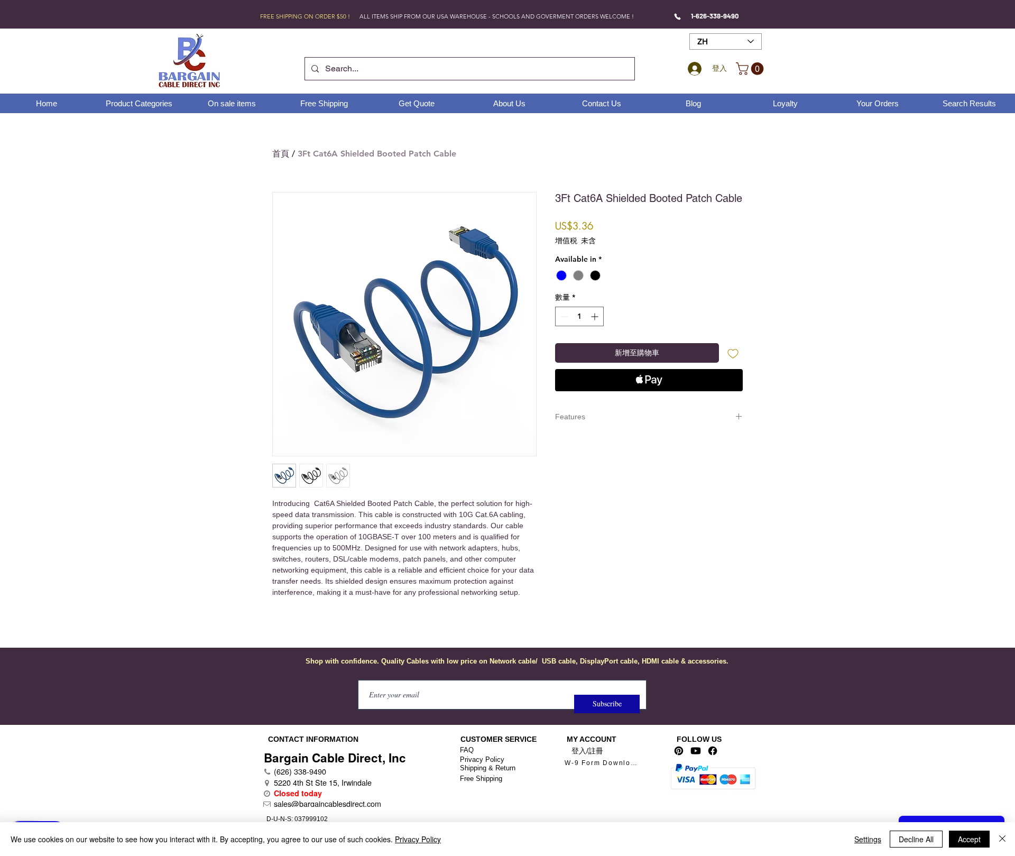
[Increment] (595, 316)
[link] (751, 68)
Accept (969, 839)
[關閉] (1002, 839)
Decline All (916, 839)
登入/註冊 (587, 751)
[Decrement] (563, 316)
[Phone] (677, 16)
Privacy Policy (482, 759)
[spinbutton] (579, 316)
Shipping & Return (487, 768)
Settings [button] (867, 839)
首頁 (280, 154)
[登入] (693, 69)
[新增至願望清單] (733, 353)
